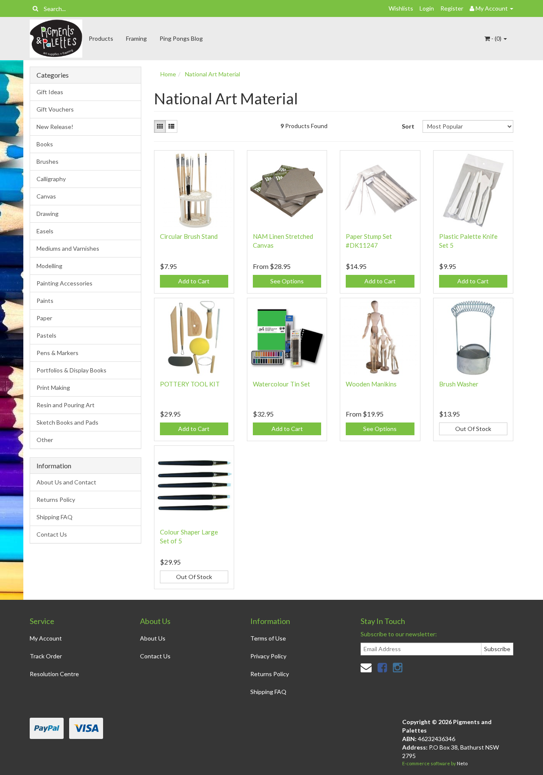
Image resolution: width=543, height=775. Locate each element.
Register (451, 8)
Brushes (47, 161)
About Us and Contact (66, 482)
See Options (287, 281)
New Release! (54, 126)
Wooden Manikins (371, 384)
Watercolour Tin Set (281, 384)
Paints (44, 300)
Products (101, 38)
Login (427, 8)
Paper (44, 318)
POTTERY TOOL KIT (190, 384)
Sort (408, 126)
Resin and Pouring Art (65, 404)
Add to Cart (194, 281)
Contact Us (51, 534)
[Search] (35, 8)
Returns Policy (55, 499)
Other (44, 439)
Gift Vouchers (55, 109)
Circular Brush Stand (189, 236)
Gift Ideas (49, 91)
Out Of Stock (473, 428)
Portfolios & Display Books (71, 370)
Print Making (53, 387)
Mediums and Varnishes (67, 248)
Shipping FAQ (54, 516)
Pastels (46, 335)
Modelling (49, 265)
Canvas (46, 196)
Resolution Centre (54, 673)
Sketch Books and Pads (67, 422)
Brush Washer (459, 384)
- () (496, 38)
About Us (152, 638)
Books (44, 144)
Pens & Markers (57, 352)
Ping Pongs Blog (181, 38)
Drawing (47, 213)
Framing (136, 38)
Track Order (46, 656)
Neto (462, 763)
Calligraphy (51, 178)
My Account (46, 638)
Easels (44, 231)
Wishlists (401, 8)
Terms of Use (268, 638)
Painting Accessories (64, 283)
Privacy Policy (268, 656)
